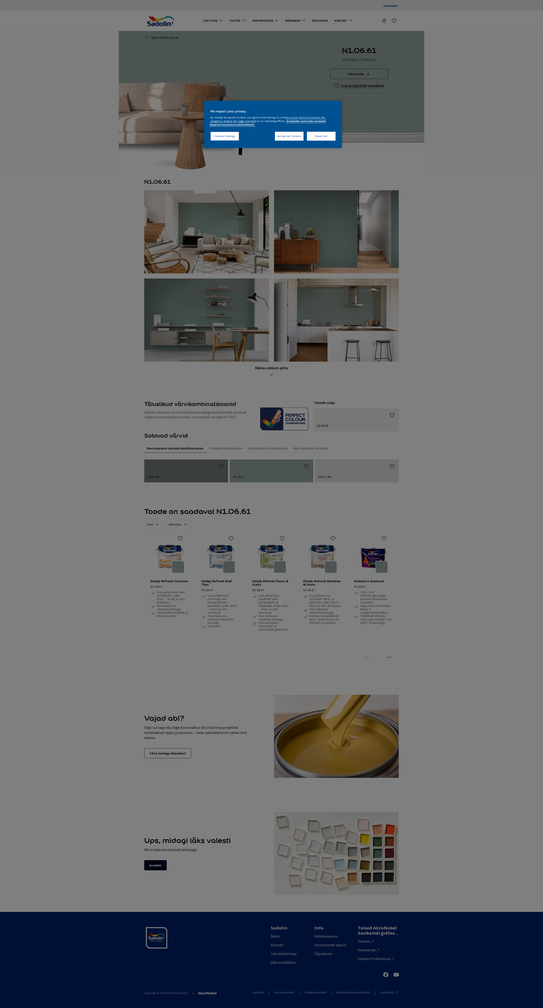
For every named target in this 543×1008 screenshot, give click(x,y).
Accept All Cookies (289, 136)
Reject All (321, 136)
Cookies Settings (224, 136)
